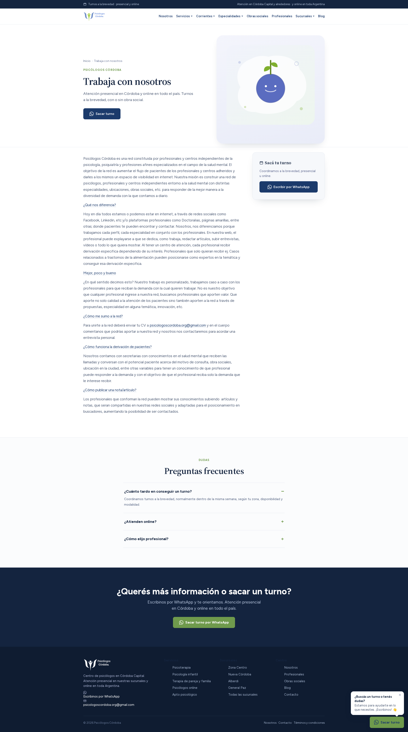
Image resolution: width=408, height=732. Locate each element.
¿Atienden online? (140, 521)
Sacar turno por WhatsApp (207, 622)
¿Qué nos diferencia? (99, 205)
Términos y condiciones (309, 722)
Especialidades (229, 16)
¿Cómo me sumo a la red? (103, 316)
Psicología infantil (185, 674)
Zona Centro (237, 667)
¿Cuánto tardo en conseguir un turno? (158, 491)
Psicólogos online (184, 688)
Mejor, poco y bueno (99, 273)
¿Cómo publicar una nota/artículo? (109, 390)
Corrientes (204, 16)
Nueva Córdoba (239, 674)
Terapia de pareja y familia (191, 681)
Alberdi (233, 681)
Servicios (183, 16)
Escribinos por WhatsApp (101, 696)
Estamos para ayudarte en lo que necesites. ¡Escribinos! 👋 (375, 703)
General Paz (237, 688)
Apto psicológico (184, 694)
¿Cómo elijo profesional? (146, 539)
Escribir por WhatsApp (291, 187)
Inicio (87, 61)
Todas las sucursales (243, 694)
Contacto (291, 694)
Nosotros (166, 16)
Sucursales (304, 16)
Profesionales (282, 16)
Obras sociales (257, 16)
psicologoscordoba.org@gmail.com (178, 325)
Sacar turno (105, 114)
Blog (321, 16)
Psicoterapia (181, 667)
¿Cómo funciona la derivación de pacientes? (117, 347)
